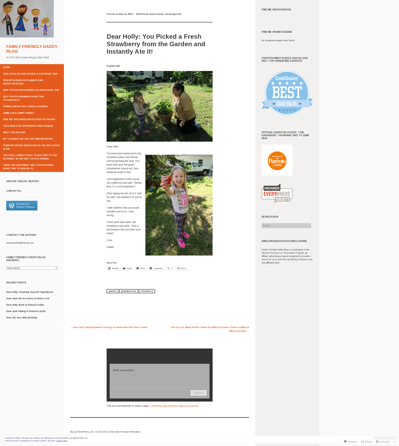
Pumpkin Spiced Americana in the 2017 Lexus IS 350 (31, 147)
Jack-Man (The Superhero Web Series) (28, 126)
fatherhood (142, 14)
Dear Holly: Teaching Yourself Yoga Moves (29, 292)
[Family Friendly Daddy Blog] (27, 36)
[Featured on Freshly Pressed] (21, 209)
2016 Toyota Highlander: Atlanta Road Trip (31, 90)
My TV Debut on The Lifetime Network (28, 139)
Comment (199, 393)
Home (6, 67)
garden (112, 291)
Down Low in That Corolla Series (25, 106)
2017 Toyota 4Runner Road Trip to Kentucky (23, 98)
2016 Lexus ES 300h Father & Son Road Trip (30, 74)
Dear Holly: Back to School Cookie (25, 305)
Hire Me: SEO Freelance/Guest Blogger (29, 119)
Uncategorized (173, 14)
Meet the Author (14, 132)
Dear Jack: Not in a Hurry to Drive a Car (27, 298)
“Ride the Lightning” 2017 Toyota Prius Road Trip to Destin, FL (28, 167)
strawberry (147, 291)
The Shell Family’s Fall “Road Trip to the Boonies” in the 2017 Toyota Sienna (30, 157)
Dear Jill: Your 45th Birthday (21, 317)
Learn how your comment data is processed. (174, 406)
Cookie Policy (61, 441)
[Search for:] (286, 225)
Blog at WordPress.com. (82, 432)
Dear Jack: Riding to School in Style (26, 311)
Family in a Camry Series (18, 113)
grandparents (128, 291)
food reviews (156, 14)
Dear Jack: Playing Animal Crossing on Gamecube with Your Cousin (108, 327)
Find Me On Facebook (276, 9)
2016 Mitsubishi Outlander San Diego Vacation (23, 82)
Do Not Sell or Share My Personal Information (117, 432)
